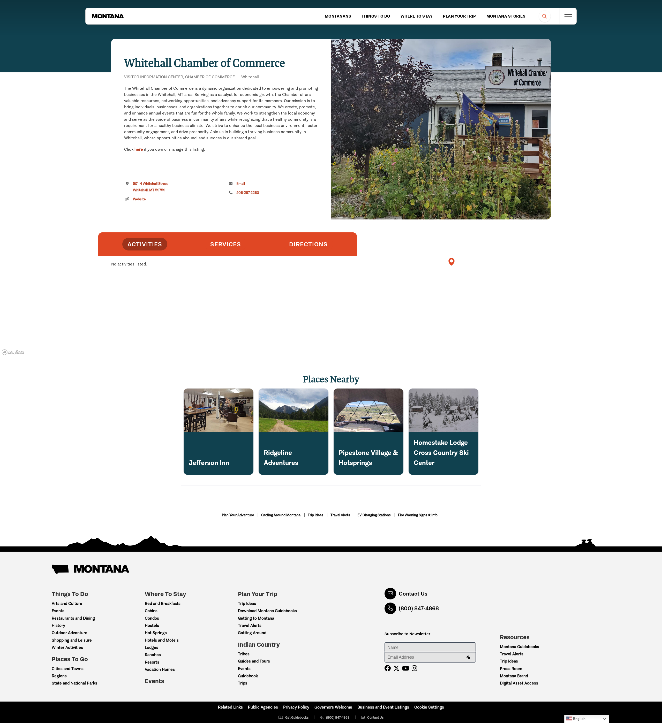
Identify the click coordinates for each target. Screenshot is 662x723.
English (578, 719)
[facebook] (388, 668)
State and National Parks (74, 683)
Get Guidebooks (297, 717)
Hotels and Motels (162, 640)
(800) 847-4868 (419, 608)
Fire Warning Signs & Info (418, 515)
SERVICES (225, 244)
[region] (441, 129)
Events (58, 610)
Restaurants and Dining (73, 618)
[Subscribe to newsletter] (468, 657)
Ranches (153, 654)
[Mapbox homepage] (13, 352)
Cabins (151, 610)
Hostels (152, 625)
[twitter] (396, 668)
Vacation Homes (160, 669)
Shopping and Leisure (72, 640)
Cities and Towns (68, 668)
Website (139, 199)
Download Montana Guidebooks (267, 610)
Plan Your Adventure (238, 515)
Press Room (511, 668)
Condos (152, 618)
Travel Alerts (340, 515)
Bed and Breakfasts (162, 603)
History (58, 625)
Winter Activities (67, 647)
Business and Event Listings (383, 707)
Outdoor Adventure (69, 632)
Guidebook (248, 675)
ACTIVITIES (144, 244)
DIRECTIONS (308, 244)
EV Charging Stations (374, 515)
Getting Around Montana (281, 515)
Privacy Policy (296, 707)
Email (240, 183)
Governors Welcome (333, 707)
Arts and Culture (67, 603)
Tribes (244, 653)
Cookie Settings (429, 707)
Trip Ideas (316, 515)
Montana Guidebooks (519, 646)
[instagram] (414, 668)
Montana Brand (514, 675)
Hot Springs (156, 632)
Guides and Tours (254, 661)
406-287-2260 (247, 193)
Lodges (151, 647)
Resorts (152, 662)
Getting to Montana (256, 618)
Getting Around (252, 632)
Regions (59, 675)
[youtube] (405, 668)
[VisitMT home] (108, 16)
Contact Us (413, 593)
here (138, 149)
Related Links (230, 707)
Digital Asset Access (519, 683)
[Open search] (545, 16)
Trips (242, 683)
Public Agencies (263, 707)
